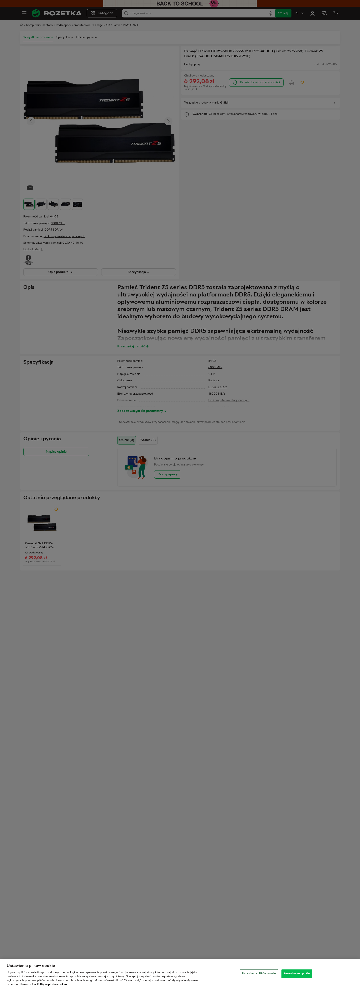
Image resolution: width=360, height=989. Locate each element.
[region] (180, 974)
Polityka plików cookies (52, 984)
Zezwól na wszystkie (297, 973)
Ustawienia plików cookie (259, 973)
